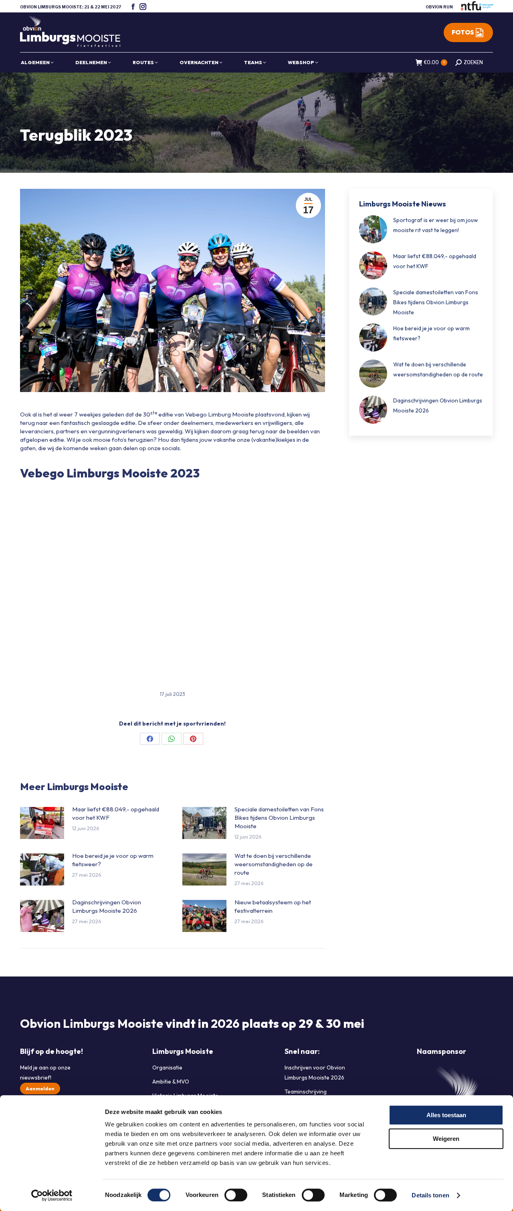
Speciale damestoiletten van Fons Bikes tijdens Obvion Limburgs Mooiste (279, 817)
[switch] (235, 1195)
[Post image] (42, 823)
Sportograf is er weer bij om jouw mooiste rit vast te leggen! (435, 225)
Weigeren (446, 1138)
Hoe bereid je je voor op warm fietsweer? (112, 860)
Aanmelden (40, 1089)
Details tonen (430, 1195)
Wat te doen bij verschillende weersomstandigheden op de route (273, 864)
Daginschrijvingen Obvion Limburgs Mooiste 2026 (106, 906)
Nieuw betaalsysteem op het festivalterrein (272, 906)
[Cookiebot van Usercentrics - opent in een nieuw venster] (52, 1195)
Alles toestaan (446, 1115)
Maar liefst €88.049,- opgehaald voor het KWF (115, 813)
